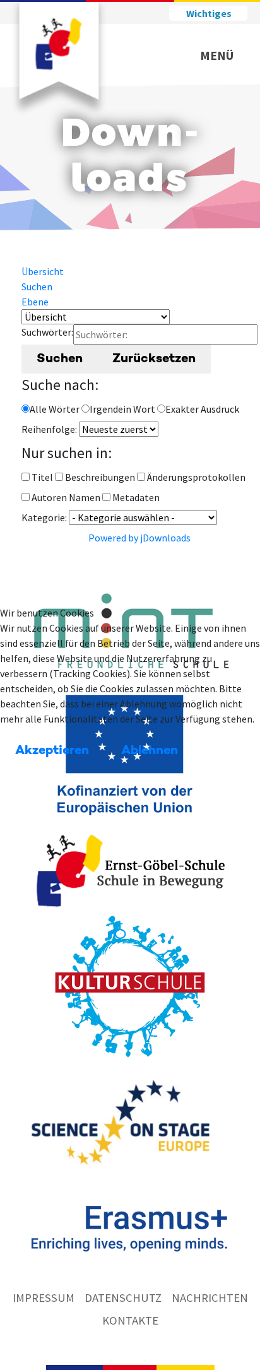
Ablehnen (149, 751)
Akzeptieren (52, 751)
